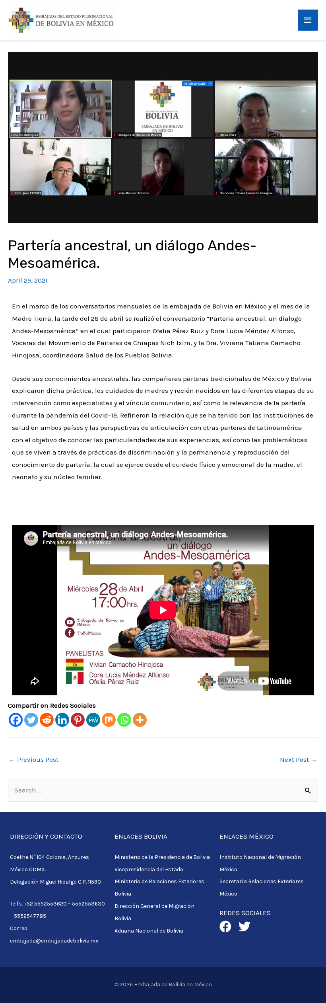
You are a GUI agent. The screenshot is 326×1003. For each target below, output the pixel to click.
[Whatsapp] (124, 720)
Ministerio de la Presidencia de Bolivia (162, 857)
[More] (140, 720)
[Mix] (109, 720)
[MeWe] (93, 720)
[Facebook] (16, 720)
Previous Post (33, 759)
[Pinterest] (78, 720)
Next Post (298, 759)
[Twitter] (31, 720)
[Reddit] (47, 720)
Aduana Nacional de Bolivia (148, 930)
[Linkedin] (62, 720)
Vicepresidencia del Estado (148, 869)
